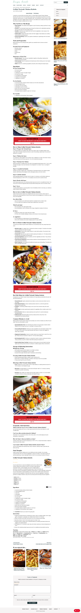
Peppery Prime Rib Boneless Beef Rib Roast (61, 84)
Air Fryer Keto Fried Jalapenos (60, 38)
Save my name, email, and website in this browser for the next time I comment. (32, 599)
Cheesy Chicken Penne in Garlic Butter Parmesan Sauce (32, 569)
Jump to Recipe (29, 13)
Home (14, 7)
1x (47, 487)
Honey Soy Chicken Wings (45, 568)
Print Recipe (36, 13)
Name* (15, 595)
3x (50, 487)
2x (48, 487)
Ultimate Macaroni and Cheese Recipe (60, 61)
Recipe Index (17, 7)
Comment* (16, 584)
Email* (34, 595)
